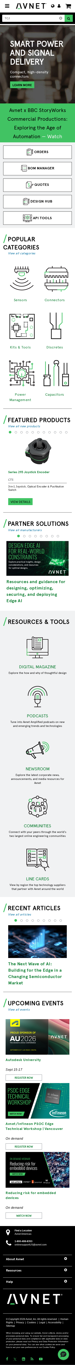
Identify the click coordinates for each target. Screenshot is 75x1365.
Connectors (55, 299)
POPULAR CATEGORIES (21, 243)
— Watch (52, 136)
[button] (63, 1354)
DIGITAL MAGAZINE (37, 666)
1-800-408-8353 (23, 1241)
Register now (24, 1146)
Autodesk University (23, 1059)
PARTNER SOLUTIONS (38, 523)
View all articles (19, 914)
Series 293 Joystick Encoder (29, 472)
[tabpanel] (37, 77)
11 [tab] (65, 435)
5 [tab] (32, 435)
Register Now (24, 1077)
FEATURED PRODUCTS (39, 420)
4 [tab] (26, 435)
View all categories (21, 253)
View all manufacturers (25, 530)
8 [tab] (49, 435)
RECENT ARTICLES (34, 908)
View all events (19, 1009)
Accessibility (54, 1322)
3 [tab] (21, 435)
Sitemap (10, 1325)
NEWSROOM (38, 769)
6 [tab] (37, 435)
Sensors (20, 299)
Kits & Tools (20, 346)
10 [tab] (60, 435)
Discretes (54, 346)
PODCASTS (37, 716)
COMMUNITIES (37, 826)
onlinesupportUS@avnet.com (31, 1244)
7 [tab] (43, 435)
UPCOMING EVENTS (36, 1003)
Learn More (22, 85)
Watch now (24, 1215)
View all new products (24, 426)
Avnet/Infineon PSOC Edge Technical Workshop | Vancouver (34, 1126)
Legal (42, 1322)
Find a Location (23, 1230)
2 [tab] (15, 435)
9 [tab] (54, 435)
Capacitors (54, 394)
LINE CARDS (37, 879)
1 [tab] (9, 435)
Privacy (20, 1322)
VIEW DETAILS (20, 501)
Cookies (31, 1322)
